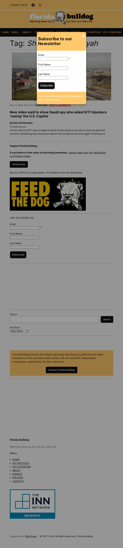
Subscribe (46, 85)
